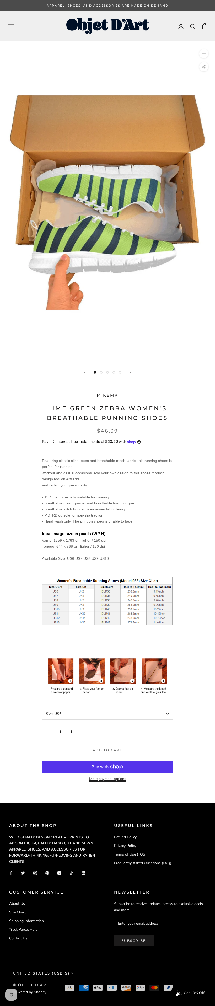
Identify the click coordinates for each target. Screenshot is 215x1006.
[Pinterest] (47, 873)
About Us (17, 903)
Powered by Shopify (29, 991)
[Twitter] (23, 873)
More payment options (107, 778)
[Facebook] (11, 873)
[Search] (193, 26)
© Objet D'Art (31, 985)
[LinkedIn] (83, 873)
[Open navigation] (11, 26)
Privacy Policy (125, 845)
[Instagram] (35, 873)
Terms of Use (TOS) (130, 854)
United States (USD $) (41, 973)
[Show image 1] (95, 372)
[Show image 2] (101, 372)
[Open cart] (204, 26)
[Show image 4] (113, 372)
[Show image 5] (120, 372)
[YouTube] (59, 873)
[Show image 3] (107, 372)
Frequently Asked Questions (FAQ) (142, 862)
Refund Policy (125, 837)
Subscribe (134, 941)
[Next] (130, 372)
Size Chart (17, 912)
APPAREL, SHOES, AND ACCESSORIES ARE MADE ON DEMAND (107, 5)
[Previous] (84, 372)
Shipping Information (26, 920)
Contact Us (18, 938)
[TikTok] (71, 873)
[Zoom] (203, 53)
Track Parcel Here (23, 929)
